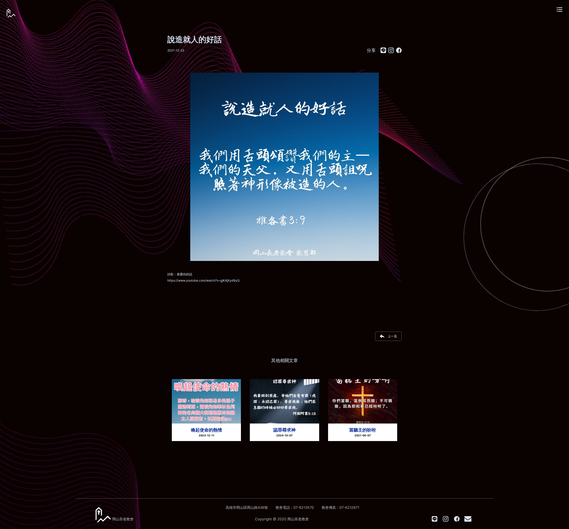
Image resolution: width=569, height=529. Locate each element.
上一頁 (392, 336)
